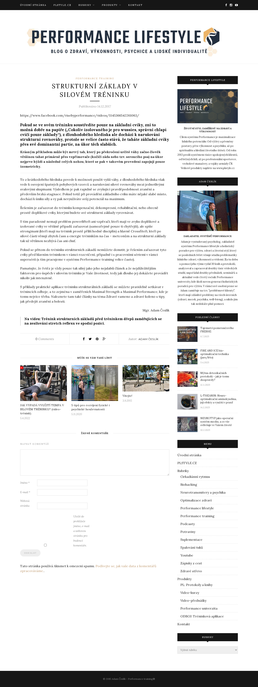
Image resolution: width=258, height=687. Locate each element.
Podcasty (187, 524)
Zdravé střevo (191, 571)
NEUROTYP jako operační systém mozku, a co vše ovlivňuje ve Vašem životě (216, 422)
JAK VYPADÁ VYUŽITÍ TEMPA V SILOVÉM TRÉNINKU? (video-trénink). (42, 409)
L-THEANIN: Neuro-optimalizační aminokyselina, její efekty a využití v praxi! (218, 399)
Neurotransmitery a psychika (203, 492)
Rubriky (84, 5)
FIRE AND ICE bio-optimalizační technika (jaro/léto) (214, 354)
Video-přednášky (193, 600)
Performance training (95, 78)
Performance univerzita (198, 608)
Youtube (186, 555)
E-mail (25, 492)
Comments (44, 339)
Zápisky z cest (191, 563)
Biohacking (188, 484)
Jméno (25, 482)
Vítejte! (127, 396)
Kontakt (135, 5)
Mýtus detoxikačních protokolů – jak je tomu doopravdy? (214, 376)
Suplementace (191, 540)
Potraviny (187, 532)
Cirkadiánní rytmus (195, 477)
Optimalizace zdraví (196, 500)
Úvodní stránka (33, 5)
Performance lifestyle (197, 508)
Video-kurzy (189, 593)
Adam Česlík (148, 339)
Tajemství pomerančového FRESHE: (217, 329)
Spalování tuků (191, 547)
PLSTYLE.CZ (62, 5)
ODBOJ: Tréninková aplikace (202, 616)
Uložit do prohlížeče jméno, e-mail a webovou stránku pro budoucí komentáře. (81, 531)
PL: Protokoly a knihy (196, 585)
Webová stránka (24, 503)
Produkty (110, 5)
